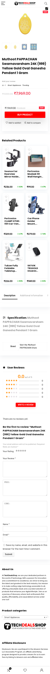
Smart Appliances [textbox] (24, 617)
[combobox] (25, 617)
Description (9, 295)
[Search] (46, 3)
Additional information (31, 295)
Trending (25, 85)
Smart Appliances (14, 85)
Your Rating (8, 451)
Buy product (25, 114)
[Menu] (3, 3)
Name (6, 524)
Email (6, 535)
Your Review (9, 458)
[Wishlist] (25, 670)
